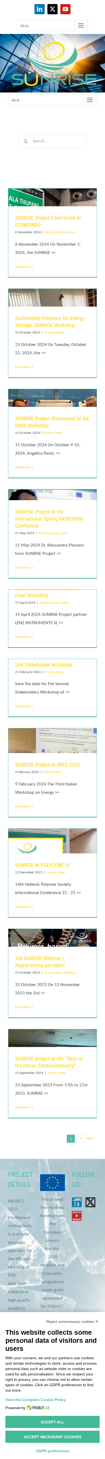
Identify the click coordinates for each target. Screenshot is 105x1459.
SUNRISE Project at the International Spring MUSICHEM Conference (49, 519)
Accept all (52, 1422)
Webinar (70, 972)
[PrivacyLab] (38, 1407)
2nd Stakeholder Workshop (43, 664)
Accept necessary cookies (52, 1437)
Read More (23, 267)
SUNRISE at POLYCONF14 (42, 865)
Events (60, 232)
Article (50, 232)
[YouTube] (77, 1216)
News (71, 232)
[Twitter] (90, 1202)
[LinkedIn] (77, 1202)
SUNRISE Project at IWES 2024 (47, 764)
